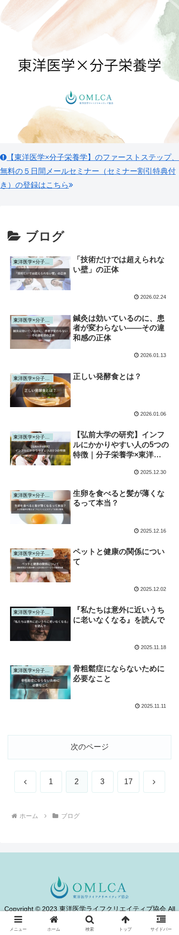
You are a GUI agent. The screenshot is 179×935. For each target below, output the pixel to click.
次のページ (90, 747)
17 (128, 781)
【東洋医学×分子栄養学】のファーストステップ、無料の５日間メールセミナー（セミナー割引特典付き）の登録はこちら (89, 171)
